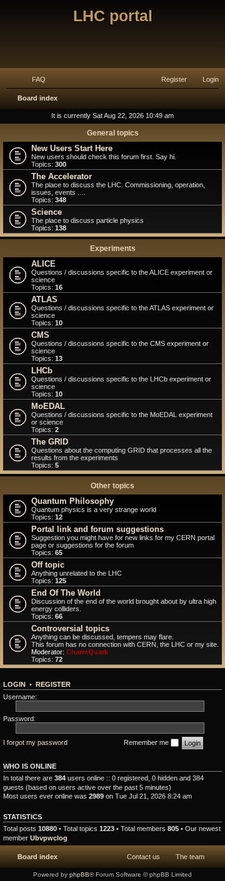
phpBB (79, 874)
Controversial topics (70, 628)
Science (46, 212)
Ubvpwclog (49, 838)
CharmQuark (87, 652)
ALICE (43, 263)
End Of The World (66, 593)
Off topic (47, 564)
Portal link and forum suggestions (97, 529)
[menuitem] (33, 79)
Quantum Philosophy (72, 501)
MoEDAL (48, 406)
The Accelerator (61, 176)
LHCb (41, 370)
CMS (40, 335)
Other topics (112, 485)
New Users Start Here (71, 148)
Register (53, 684)
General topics (113, 133)
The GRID (49, 441)
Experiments (113, 248)
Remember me (147, 742)
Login (14, 684)
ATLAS (44, 299)
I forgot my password (35, 742)
